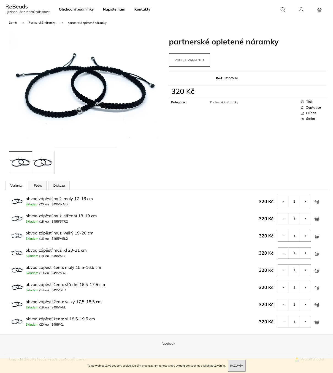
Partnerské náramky (224, 102)
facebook (168, 343)
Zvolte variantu (189, 60)
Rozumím (236, 365)
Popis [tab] (38, 185)
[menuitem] (76, 9)
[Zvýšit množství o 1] (305, 201)
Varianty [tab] (16, 185)
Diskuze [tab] (59, 185)
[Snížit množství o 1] (283, 201)
